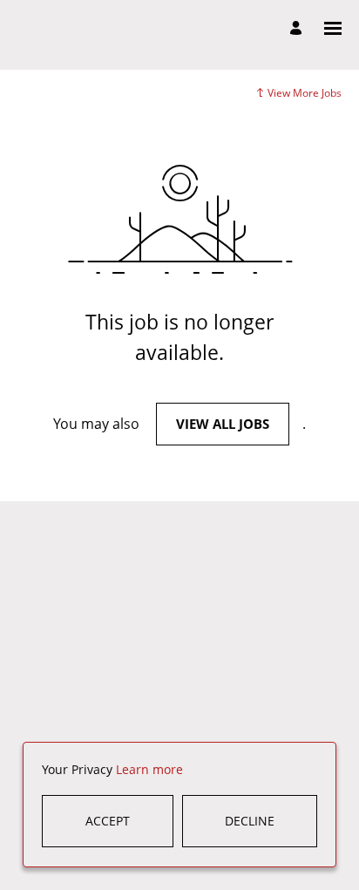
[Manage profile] (298, 28)
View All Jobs (222, 423)
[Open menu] (333, 28)
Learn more (149, 769)
